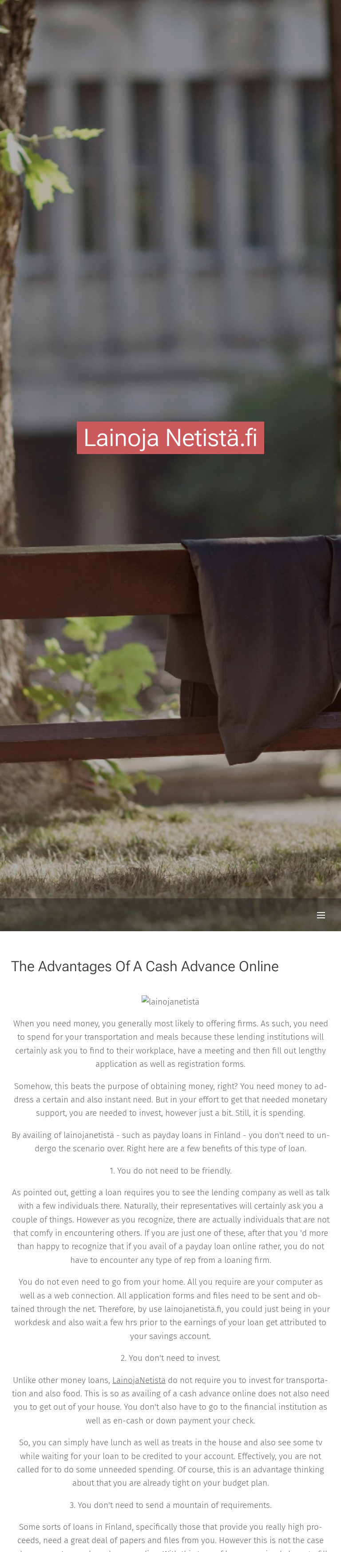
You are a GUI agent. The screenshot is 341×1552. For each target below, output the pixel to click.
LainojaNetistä (139, 1380)
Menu (321, 915)
